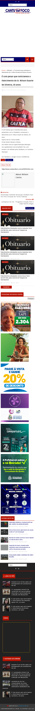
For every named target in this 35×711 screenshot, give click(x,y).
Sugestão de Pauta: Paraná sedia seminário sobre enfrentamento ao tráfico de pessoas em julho (19, 547)
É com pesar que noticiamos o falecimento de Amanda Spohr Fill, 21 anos (21, 600)
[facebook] (16, 2)
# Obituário (9, 160)
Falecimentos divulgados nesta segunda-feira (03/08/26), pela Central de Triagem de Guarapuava (16, 254)
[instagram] (19, 2)
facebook (6, 287)
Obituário (9, 70)
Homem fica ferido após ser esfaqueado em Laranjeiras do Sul (21, 583)
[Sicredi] (15, 347)
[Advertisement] (17, 38)
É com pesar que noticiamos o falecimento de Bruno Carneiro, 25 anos (21, 608)
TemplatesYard (22, 706)
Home (3, 70)
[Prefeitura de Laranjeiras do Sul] (16, 316)
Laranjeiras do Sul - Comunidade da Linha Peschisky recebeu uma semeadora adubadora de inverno (16, 685)
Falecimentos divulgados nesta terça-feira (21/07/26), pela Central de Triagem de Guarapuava (15, 278)
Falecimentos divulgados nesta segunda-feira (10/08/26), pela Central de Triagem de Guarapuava (16, 230)
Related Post (6, 208)
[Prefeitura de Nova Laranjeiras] (15, 377)
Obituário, (23, 90)
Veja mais (30, 208)
